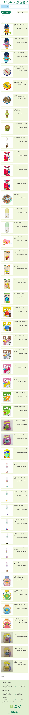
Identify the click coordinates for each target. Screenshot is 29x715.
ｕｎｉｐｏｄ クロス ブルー (21, 293)
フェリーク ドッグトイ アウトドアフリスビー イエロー (21, 81)
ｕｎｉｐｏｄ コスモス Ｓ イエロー (21, 265)
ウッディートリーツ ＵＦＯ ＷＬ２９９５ (21, 110)
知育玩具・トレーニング (6, 15)
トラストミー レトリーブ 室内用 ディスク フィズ (21, 577)
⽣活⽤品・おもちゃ (7, 686)
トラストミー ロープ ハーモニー (21, 492)
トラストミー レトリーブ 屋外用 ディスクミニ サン (21, 619)
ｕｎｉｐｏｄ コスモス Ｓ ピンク (21, 251)
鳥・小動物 (5, 688)
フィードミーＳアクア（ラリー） (20, 53)
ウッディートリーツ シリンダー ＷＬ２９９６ (20, 124)
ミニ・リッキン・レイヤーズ (20, 194)
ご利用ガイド (6, 699)
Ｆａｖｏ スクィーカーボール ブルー (21, 322)
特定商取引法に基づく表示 (8, 701)
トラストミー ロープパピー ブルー (21, 478)
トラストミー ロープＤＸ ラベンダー (21, 548)
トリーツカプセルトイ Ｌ (19, 222)
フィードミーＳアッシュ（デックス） (21, 39)
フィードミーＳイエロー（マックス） (21, 25)
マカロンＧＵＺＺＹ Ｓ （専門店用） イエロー (21, 661)
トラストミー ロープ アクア (21, 505)
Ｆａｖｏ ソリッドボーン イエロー (21, 378)
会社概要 (18, 693)
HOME (2, 8)
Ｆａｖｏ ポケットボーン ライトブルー (21, 350)
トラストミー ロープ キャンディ (21, 520)
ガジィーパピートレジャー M (20, 449)
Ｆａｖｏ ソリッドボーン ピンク (21, 364)
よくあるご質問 (19, 699)
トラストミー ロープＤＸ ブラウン (21, 562)
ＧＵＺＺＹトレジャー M (19, 420)
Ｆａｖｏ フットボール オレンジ (21, 393)
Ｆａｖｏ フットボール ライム (21, 407)
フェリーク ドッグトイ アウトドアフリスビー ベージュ (21, 67)
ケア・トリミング (20, 685)
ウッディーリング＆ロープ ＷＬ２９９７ (21, 138)
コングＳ (16, 166)
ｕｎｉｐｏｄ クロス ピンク (21, 279)
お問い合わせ (19, 694)
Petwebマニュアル (7, 694)
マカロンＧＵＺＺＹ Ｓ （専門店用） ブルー (21, 647)
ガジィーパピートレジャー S (20, 434)
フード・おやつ (6, 685)
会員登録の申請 (6, 693)
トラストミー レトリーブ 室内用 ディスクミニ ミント (21, 591)
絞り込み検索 (5, 12)
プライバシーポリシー (21, 701)
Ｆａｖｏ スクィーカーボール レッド (21, 308)
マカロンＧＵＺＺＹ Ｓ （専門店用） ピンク (21, 633)
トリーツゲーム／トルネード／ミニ (21, 237)
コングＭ (16, 180)
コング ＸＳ (17, 151)
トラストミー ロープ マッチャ (21, 534)
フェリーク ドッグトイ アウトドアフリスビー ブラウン (21, 95)
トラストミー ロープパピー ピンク (21, 463)
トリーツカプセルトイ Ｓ (19, 208)
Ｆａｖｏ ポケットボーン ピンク (21, 336)
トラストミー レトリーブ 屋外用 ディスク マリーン (21, 605)
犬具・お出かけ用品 (20, 686)
